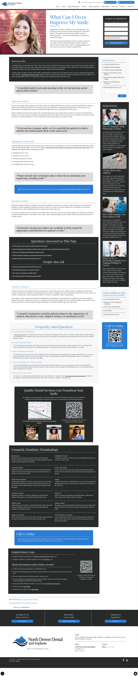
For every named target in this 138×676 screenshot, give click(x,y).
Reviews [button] (123, 6)
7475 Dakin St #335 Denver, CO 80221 (91, 2)
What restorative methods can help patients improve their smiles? (32, 255)
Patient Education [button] (94, 6)
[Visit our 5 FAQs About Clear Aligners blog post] (114, 168)
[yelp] (127, 660)
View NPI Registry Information (51, 583)
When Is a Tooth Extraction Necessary (112, 82)
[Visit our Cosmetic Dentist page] (77, 439)
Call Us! (127, 2)
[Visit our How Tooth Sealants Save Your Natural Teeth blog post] (114, 212)
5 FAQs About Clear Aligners (112, 171)
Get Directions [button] (22, 621)
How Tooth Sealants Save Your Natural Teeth (114, 215)
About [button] (63, 6)
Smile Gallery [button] (105, 6)
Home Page (46, 559)
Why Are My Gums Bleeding (112, 307)
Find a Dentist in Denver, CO (112, 87)
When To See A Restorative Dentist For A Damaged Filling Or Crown (114, 262)
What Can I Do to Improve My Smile (27, 599)
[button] (2, 673)
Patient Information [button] (73, 6)
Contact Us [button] (131, 6)
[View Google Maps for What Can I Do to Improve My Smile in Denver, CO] (39, 419)
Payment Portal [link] (111, 2)
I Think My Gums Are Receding (113, 70)
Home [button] (57, 6)
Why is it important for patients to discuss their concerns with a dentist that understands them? (41, 249)
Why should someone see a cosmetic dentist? (26, 270)
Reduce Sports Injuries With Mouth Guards (114, 78)
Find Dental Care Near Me (111, 314)
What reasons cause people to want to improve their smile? (30, 246)
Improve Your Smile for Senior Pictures (113, 73)
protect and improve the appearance (75, 376)
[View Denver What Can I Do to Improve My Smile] (23, 53)
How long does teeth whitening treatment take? (27, 276)
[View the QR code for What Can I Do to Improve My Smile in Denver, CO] (74, 417)
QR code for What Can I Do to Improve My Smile (23, 603)
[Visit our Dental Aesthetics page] (31, 439)
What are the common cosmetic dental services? (27, 267)
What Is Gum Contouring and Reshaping (112, 303)
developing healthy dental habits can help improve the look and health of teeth (67, 147)
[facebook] (123, 660)
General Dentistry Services (112, 64)
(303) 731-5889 (81, 45)
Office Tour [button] (115, 6)
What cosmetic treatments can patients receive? (27, 258)
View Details (26, 586)
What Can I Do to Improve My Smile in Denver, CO (74, 189)
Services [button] (84, 6)
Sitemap (18, 661)
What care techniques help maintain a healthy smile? (28, 252)
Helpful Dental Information (112, 67)
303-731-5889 (23, 541)
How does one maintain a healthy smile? (25, 273)
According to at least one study (30, 74)
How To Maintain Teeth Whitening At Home (113, 127)
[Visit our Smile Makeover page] (54, 439)
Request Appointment (68, 621)
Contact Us (115, 621)
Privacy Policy (12, 661)
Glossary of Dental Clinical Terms (43, 556)
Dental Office (108, 310)
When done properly (20, 334)
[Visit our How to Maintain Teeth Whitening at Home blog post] (114, 124)
